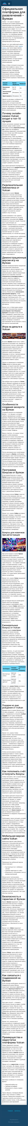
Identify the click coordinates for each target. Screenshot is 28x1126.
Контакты (17, 1111)
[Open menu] (9, 4)
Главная (10, 1111)
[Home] (4, 3)
